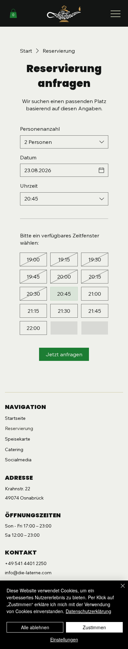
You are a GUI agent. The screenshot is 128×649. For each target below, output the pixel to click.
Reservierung (19, 428)
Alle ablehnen (35, 627)
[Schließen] (119, 590)
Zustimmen (94, 627)
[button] (13, 13)
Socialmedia (18, 460)
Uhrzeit (29, 185)
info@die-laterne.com (28, 573)
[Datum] (101, 170)
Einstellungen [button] (64, 639)
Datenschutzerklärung (88, 611)
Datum (28, 157)
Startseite (15, 418)
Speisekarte (17, 439)
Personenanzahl (40, 128)
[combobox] (64, 142)
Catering (14, 449)
